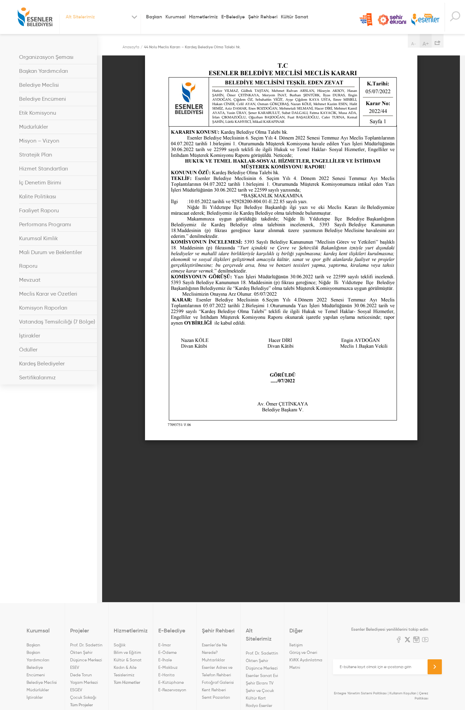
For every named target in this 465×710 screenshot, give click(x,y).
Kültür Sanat (294, 17)
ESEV (74, 667)
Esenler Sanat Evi (262, 675)
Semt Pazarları (216, 697)
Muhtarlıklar (213, 659)
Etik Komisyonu (37, 113)
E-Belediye (233, 17)
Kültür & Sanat (128, 659)
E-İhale (165, 659)
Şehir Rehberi (262, 17)
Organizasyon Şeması (46, 57)
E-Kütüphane (171, 682)
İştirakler (29, 335)
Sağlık (120, 644)
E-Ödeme (167, 652)
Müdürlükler (33, 126)
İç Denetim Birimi (40, 182)
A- (413, 43)
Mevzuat (30, 280)
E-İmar (164, 644)
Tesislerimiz (124, 674)
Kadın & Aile (125, 667)
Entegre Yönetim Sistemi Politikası (360, 693)
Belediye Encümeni (42, 99)
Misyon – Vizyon (39, 140)
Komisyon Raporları (43, 307)
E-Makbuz (168, 667)
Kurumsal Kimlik (38, 238)
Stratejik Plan (35, 154)
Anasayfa (131, 47)
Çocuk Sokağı (83, 697)
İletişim (296, 644)
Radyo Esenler (425, 20)
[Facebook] (399, 640)
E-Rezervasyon (172, 689)
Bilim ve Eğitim (127, 652)
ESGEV (76, 689)
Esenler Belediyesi (35, 17)
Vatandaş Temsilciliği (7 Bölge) (57, 321)
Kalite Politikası (37, 196)
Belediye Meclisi (39, 85)
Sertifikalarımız (37, 377)
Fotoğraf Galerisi (218, 682)
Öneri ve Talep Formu (365, 19)
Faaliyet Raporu (39, 210)
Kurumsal (175, 17)
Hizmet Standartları (43, 168)
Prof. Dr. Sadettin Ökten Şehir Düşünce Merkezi (86, 652)
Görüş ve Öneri (303, 652)
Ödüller (28, 349)
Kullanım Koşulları (402, 693)
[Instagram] (416, 640)
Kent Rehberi (214, 689)
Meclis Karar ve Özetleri (48, 294)
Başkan (154, 17)
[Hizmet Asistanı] (455, 17)
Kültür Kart (256, 697)
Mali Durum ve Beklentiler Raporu (50, 259)
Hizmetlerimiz (203, 17)
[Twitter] (407, 640)
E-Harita (166, 674)
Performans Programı (45, 224)
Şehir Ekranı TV (392, 20)
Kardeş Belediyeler (42, 363)
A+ (425, 43)
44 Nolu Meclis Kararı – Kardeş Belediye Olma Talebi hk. (192, 47)
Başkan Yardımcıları (43, 71)
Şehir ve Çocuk (260, 690)
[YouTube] (425, 640)
